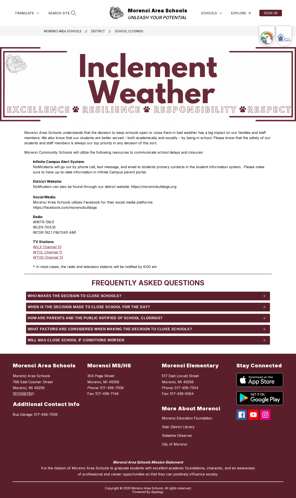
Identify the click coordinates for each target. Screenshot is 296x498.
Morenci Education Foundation (187, 418)
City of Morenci (174, 444)
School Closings (129, 31)
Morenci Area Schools (62, 31)
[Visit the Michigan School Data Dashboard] (284, 36)
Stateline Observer (177, 435)
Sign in (271, 13)
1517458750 (23, 393)
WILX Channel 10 (47, 247)
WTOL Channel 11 (47, 252)
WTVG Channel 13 (48, 257)
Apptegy (157, 492)
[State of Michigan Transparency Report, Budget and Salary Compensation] (267, 36)
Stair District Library (178, 427)
